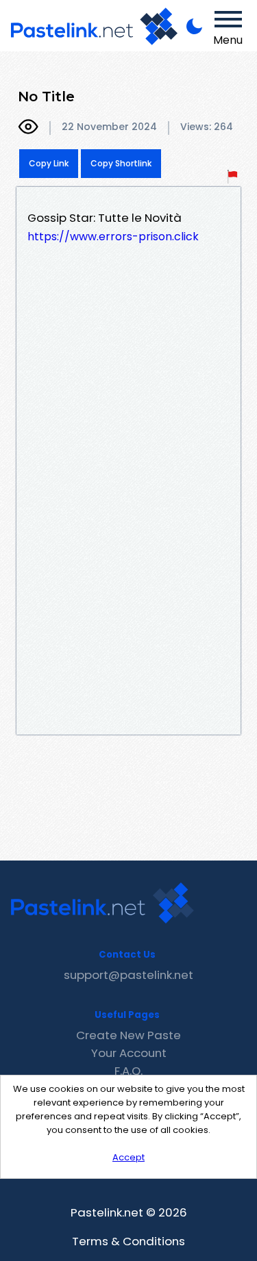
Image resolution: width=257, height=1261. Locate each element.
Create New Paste (128, 1035)
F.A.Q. (128, 1070)
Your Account (129, 1053)
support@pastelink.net (128, 975)
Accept (128, 1157)
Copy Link (49, 163)
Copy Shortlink (120, 163)
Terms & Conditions (128, 1241)
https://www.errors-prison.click (113, 236)
